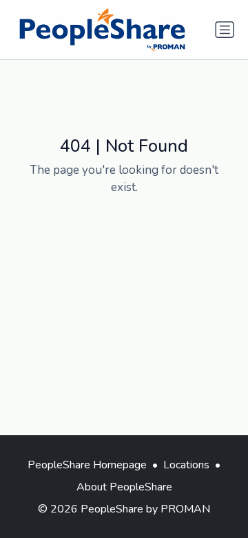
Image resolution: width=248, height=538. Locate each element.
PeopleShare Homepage (87, 464)
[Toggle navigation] (224, 30)
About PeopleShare (124, 487)
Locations (186, 464)
